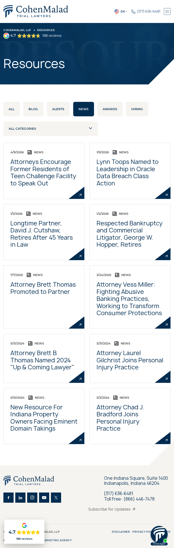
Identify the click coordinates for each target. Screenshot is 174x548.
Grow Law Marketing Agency (48, 540)
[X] (56, 497)
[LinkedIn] (20, 497)
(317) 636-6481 (118, 493)
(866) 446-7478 (139, 499)
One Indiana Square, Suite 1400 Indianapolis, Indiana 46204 (136, 481)
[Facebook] (8, 497)
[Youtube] (44, 497)
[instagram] (32, 497)
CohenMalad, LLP (17, 30)
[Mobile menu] (167, 11)
